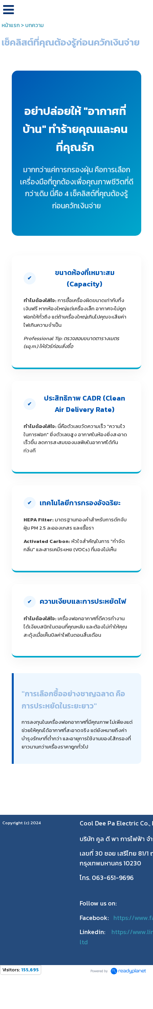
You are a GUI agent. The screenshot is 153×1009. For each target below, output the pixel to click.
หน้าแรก (11, 25)
